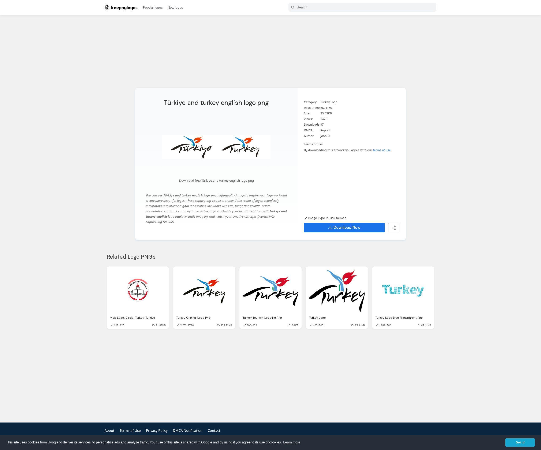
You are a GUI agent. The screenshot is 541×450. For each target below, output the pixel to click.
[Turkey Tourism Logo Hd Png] (270, 291)
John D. (325, 136)
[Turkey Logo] (337, 291)
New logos (175, 7)
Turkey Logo (328, 102)
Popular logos (153, 7)
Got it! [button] (520, 442)
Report (325, 130)
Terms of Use (130, 430)
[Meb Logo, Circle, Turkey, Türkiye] (138, 291)
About (109, 430)
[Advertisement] (270, 54)
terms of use (382, 150)
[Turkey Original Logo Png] (204, 291)
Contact (214, 430)
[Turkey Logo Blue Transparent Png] (403, 291)
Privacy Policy (157, 430)
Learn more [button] (291, 442)
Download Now (346, 227)
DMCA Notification (187, 430)
